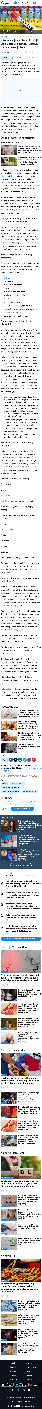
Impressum (18, 1397)
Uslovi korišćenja (31, 777)
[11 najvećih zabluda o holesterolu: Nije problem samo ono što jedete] (9, 1229)
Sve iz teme (21, 865)
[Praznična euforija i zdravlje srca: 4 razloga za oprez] (9, 747)
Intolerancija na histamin (10, 791)
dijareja (7, 278)
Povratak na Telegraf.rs (6, 3)
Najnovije (14, 947)
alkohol (4, 784)
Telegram (5, 771)
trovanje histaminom (30, 791)
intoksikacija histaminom (10, 787)
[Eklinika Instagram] (24, 1390)
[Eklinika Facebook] (13, 1390)
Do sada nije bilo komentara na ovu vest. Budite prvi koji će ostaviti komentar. (20, 803)
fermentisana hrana (17, 784)
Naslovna (4, 36)
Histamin (5, 176)
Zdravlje (12, 36)
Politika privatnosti (17, 1401)
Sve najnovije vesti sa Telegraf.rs (21, 939)
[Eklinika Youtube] (29, 1390)
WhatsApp (31, 768)
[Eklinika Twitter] (18, 1390)
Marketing (10, 1397)
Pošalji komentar (22, 809)
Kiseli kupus (6, 495)
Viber (39, 768)
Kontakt (28, 1401)
